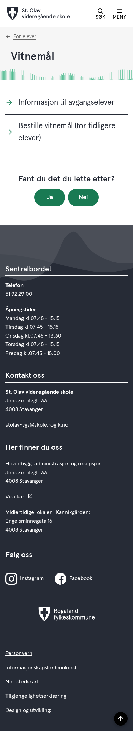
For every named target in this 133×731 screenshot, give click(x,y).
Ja (50, 197)
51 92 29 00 (18, 294)
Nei (83, 197)
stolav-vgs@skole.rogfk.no (36, 425)
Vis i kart (15, 496)
